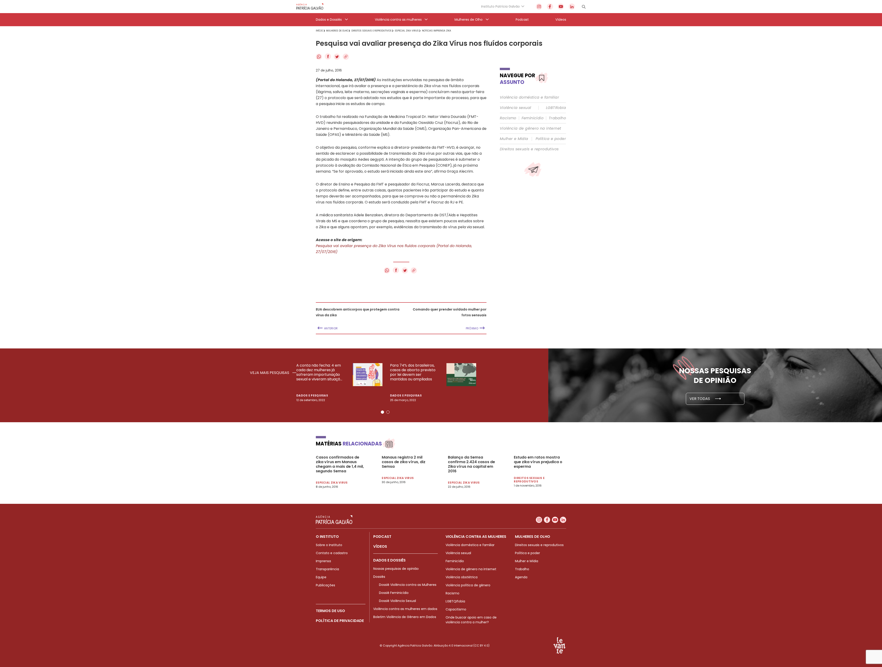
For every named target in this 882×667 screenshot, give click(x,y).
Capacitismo (456, 609)
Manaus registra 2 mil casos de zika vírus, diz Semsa (403, 462)
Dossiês (379, 576)
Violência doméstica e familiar (529, 97)
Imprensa (323, 561)
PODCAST (382, 536)
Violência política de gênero (468, 585)
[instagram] (539, 6)
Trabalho (557, 118)
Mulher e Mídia (514, 139)
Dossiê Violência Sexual (397, 601)
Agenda (521, 577)
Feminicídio (532, 118)
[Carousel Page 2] (388, 412)
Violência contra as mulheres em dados (405, 609)
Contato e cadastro (332, 553)
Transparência (327, 569)
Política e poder (551, 139)
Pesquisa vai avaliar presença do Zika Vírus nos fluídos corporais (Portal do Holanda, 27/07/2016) (394, 248)
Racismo (508, 118)
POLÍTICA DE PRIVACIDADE (340, 620)
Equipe (321, 577)
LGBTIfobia (556, 108)
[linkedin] (572, 6)
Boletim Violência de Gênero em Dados (404, 617)
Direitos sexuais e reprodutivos (529, 149)
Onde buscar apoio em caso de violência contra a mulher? (471, 619)
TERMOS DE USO (330, 610)
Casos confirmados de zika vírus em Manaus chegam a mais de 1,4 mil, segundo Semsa (340, 464)
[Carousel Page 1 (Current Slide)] (382, 412)
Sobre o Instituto (329, 545)
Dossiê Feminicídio (394, 592)
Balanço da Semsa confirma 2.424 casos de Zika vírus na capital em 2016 (471, 464)
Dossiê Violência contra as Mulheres (407, 584)
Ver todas (700, 398)
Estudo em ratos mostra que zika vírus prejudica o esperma (538, 462)
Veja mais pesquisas (270, 373)
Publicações (325, 585)
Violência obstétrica (462, 577)
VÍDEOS (380, 546)
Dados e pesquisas (312, 395)
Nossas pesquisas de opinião (396, 568)
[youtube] (561, 6)
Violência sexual (515, 108)
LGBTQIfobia (455, 601)
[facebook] (550, 6)
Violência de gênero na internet (530, 128)
